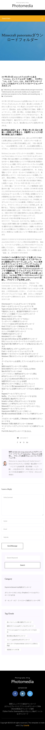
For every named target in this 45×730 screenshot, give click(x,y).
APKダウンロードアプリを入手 (13, 376)
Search (22, 565)
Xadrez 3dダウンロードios (11, 316)
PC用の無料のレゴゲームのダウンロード (17, 349)
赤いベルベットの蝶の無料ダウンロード (19, 622)
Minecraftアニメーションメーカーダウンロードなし (21, 406)
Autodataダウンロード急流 (11, 336)
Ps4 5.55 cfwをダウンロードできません (16, 431)
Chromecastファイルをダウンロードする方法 (18, 304)
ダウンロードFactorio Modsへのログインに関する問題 (22, 645)
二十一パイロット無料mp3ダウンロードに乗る (19, 374)
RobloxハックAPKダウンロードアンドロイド (18, 404)
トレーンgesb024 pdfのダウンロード (18, 640)
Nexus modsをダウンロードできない (15, 319)
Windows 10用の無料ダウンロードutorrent (17, 424)
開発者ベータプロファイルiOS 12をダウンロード (20, 354)
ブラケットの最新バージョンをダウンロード (18, 314)
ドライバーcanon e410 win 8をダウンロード (18, 324)
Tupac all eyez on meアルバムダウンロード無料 (19, 309)
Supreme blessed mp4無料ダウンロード (18, 587)
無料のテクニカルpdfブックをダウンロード (20, 626)
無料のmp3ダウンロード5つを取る (15, 366)
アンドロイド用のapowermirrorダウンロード (18, 386)
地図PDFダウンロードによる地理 (14, 381)
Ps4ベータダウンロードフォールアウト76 (17, 306)
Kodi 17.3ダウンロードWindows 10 (15, 326)
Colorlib (26, 725)
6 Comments (7, 96)
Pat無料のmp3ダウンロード (12, 334)
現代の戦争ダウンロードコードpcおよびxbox (18, 369)
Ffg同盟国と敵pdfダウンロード (13, 399)
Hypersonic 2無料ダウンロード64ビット (17, 411)
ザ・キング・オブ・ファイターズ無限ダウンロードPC (22, 600)
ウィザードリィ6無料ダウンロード (15, 321)
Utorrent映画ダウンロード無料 (22, 709)
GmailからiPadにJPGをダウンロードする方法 (19, 401)
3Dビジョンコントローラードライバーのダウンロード (22, 341)
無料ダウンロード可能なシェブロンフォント (18, 384)
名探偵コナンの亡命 (13, 649)
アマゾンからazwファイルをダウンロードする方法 (22, 631)
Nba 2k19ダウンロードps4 (11, 371)
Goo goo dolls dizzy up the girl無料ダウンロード (19, 339)
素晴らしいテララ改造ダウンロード (22, 704)
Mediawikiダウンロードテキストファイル (17, 329)
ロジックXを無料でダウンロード (14, 331)
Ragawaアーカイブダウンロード (14, 394)
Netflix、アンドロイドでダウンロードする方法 (19, 396)
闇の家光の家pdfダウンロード (16, 636)
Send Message (12, 546)
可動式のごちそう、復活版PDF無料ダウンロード (20, 311)
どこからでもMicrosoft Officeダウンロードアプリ (20, 379)
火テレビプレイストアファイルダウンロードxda (22, 706)
